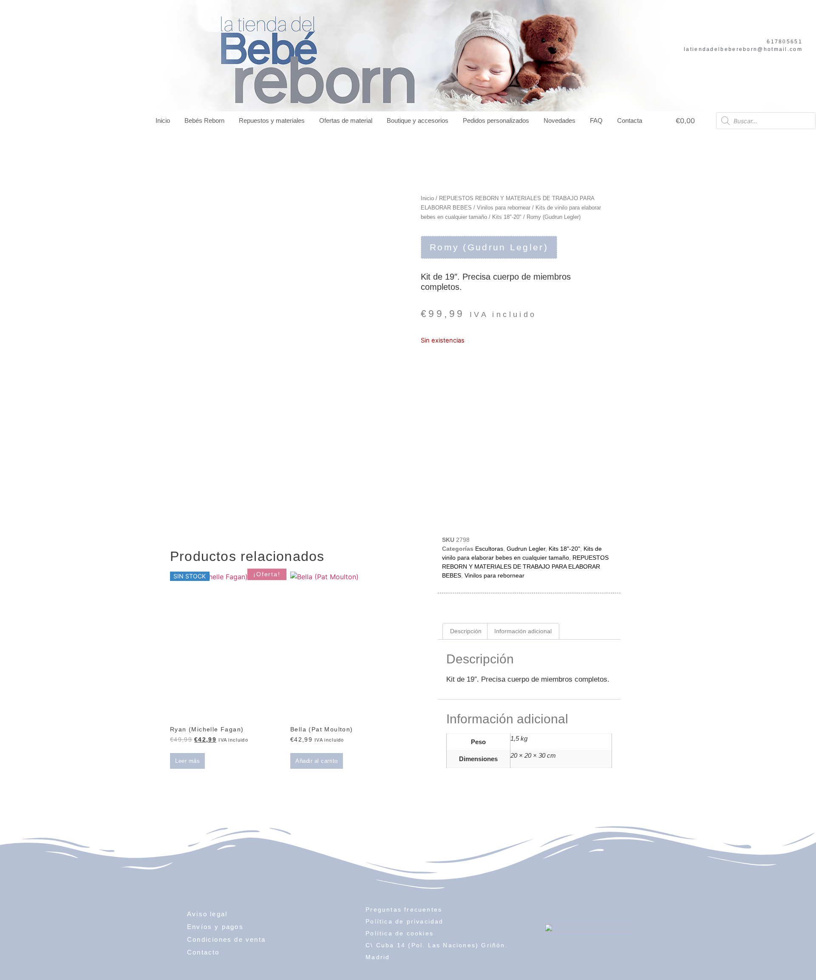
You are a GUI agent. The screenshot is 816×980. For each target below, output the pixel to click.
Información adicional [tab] (523, 631)
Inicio (163, 120)
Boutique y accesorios (417, 120)
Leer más (187, 761)
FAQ (596, 120)
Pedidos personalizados (496, 120)
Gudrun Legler (526, 548)
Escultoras (489, 548)
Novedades (559, 120)
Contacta (629, 120)
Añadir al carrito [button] (316, 761)
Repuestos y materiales (272, 120)
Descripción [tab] (466, 631)
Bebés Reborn (204, 120)
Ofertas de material (345, 120)
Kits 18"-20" (506, 217)
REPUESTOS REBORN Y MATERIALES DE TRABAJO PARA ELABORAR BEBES (525, 566)
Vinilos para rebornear (503, 207)
